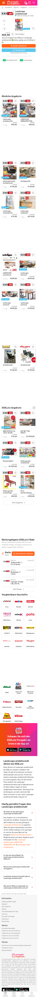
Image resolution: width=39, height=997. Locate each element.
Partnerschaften (7, 950)
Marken (4, 909)
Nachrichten (5, 921)
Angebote (24, 7)
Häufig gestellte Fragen (9, 901)
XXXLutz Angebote (11, 407)
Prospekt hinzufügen (8, 916)
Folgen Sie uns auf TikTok (10, 938)
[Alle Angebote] (34, 408)
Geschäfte (8, 7)
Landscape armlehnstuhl (12, 825)
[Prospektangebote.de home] (13, 3)
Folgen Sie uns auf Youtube (10, 935)
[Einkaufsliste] (29, 3)
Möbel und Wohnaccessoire (21, 835)
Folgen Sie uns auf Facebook (11, 931)
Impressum (5, 919)
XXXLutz (16, 7)
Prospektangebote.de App (10, 911)
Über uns (4, 914)
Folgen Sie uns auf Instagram (11, 933)
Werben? (4, 904)
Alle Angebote (6, 906)
